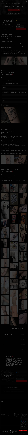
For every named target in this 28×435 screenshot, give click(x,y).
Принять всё (22, 430)
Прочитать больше (23, 433)
